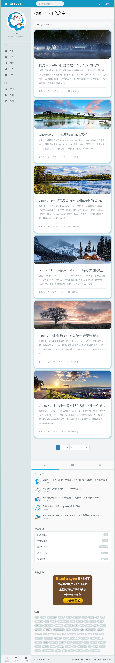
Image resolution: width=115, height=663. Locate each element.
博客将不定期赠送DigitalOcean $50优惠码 (62, 488)
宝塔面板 (53, 642)
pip (86, 651)
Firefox (80, 634)
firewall (38, 642)
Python (75, 630)
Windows (58, 625)
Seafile (100, 638)
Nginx (53, 621)
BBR (47, 621)
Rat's (43, 91)
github (45, 646)
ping (95, 634)
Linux (43, 617)
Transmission (59, 630)
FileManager (90, 630)
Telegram (71, 634)
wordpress (52, 617)
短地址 (38, 634)
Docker (80, 621)
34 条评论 (74, 91)
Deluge (93, 642)
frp (74, 646)
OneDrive (39, 621)
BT (65, 638)
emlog (100, 630)
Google (89, 625)
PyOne (68, 646)
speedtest (69, 625)
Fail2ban (79, 651)
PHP (82, 625)
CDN (68, 630)
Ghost (37, 651)
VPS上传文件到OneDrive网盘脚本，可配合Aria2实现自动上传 (71, 497)
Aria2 (69, 617)
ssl (97, 617)
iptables (38, 625)
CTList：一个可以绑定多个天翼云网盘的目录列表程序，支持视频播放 (75, 479)
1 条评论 (74, 292)
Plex (101, 634)
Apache (38, 630)
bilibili (37, 646)
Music (58, 651)
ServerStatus (48, 651)
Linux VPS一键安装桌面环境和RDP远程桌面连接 (73, 200)
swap (95, 646)
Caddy (100, 621)
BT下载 (61, 617)
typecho (76, 617)
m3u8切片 (82, 646)
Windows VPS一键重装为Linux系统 (63, 135)
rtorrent (38, 638)
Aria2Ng (58, 638)
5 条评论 (74, 156)
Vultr (86, 642)
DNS (69, 642)
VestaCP (52, 634)
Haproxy (84, 638)
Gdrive (62, 642)
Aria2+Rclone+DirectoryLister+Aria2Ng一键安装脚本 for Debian (71, 515)
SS (90, 646)
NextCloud (48, 625)
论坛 (45, 642)
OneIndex (48, 638)
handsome (78, 642)
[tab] (45, 465)
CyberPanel (94, 651)
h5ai (72, 621)
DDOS (71, 651)
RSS (45, 634)
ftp (76, 625)
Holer (53, 646)
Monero (102, 642)
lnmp (85, 617)
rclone (102, 625)
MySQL (93, 621)
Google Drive (63, 621)
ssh (86, 621)
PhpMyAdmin (73, 638)
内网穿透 (61, 634)
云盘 (96, 625)
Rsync (102, 646)
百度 (102, 617)
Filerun (88, 634)
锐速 (64, 651)
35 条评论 (74, 226)
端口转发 (47, 630)
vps (36, 617)
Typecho (87, 659)
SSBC (93, 638)
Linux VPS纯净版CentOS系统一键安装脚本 (69, 336)
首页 (41, 24)
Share (91, 617)
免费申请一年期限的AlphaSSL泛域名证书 (61, 506)
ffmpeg (60, 646)
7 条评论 (74, 361)
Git (82, 630)
